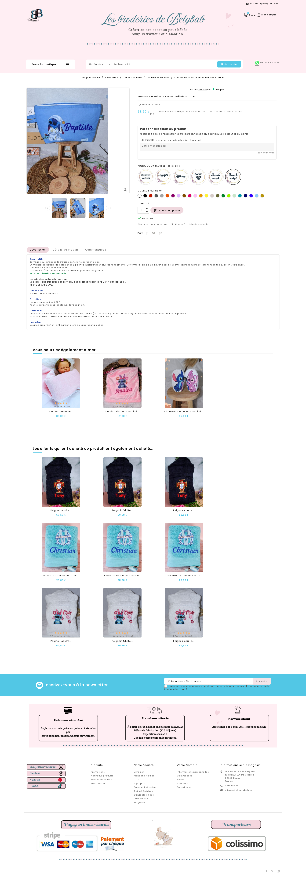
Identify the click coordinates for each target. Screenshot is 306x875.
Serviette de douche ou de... (61, 575)
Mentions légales (144, 775)
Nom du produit (150, 104)
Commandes (184, 775)
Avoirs (180, 779)
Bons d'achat (185, 787)
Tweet (153, 232)
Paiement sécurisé (145, 787)
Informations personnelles (193, 771)
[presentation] (47, 208)
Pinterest (160, 232)
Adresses (182, 783)
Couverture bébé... (61, 411)
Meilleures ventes (101, 779)
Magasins (139, 802)
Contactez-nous (144, 794)
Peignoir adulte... (61, 510)
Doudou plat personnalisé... (122, 411)
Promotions (98, 771)
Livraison (139, 771)
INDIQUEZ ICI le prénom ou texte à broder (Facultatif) (171, 140)
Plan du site (98, 783)
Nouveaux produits (102, 775)
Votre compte (187, 765)
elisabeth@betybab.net (239, 790)
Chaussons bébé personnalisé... (183, 411)
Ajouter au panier (167, 210)
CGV (136, 779)
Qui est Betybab (143, 791)
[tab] (38, 250)
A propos (139, 783)
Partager (146, 232)
